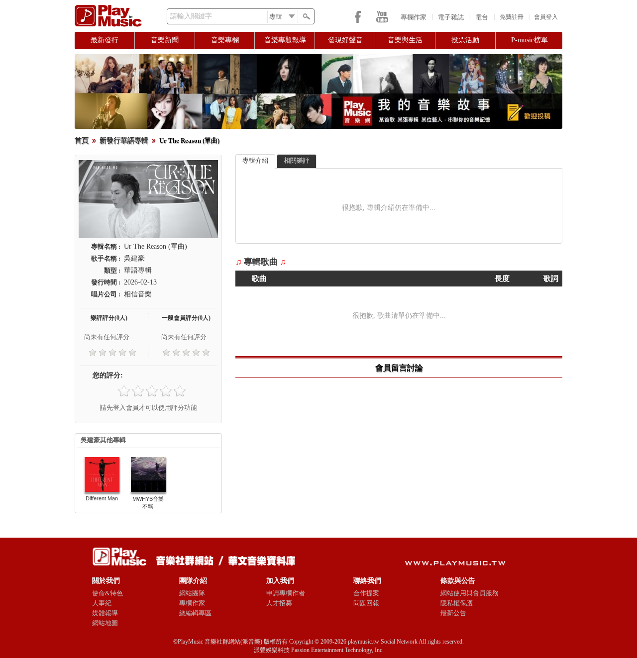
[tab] (255, 161)
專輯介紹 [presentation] (255, 160)
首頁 (82, 140)
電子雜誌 (451, 17)
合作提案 (366, 593)
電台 (481, 17)
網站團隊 (192, 593)
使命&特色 (107, 593)
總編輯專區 (195, 613)
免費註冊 (512, 17)
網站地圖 (105, 623)
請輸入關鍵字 (191, 16)
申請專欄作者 (285, 593)
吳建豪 (134, 258)
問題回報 (366, 603)
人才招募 (279, 603)
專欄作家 (413, 17)
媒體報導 (105, 613)
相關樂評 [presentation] (297, 160)
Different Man (102, 498)
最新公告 (453, 613)
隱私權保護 (456, 603)
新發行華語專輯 (124, 140)
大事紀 (101, 603)
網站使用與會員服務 (469, 593)
